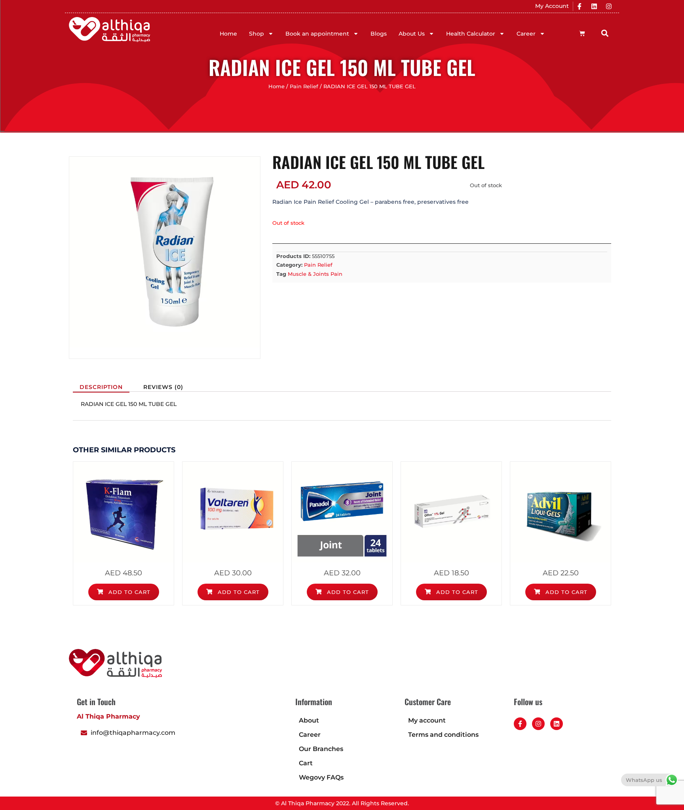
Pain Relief (304, 86)
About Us (412, 33)
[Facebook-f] (520, 723)
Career (526, 33)
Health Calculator (470, 33)
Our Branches (321, 749)
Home (228, 33)
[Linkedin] (594, 6)
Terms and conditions (443, 734)
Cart (306, 763)
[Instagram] (608, 6)
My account (427, 720)
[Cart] (582, 33)
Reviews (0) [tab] (163, 387)
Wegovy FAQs (321, 777)
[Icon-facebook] (579, 6)
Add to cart (128, 592)
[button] (605, 33)
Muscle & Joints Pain (315, 274)
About (309, 720)
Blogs (378, 33)
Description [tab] (101, 387)
